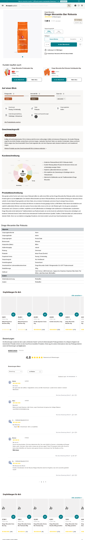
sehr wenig (60, 98)
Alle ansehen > (77, 295)
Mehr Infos (34, 79)
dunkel (7, 98)
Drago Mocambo (49, 12)
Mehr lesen (16, 450)
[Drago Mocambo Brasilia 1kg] (72, 305)
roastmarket (64, 1)
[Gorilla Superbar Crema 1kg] (40, 305)
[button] (73, 39)
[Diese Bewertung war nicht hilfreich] (75, 395)
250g (49, 32)
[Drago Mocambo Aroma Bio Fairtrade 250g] (24, 508)
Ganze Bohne (54, 39)
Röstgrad (8, 93)
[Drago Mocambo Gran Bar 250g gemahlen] (72, 508)
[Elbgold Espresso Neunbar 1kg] (24, 305)
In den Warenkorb (19, 79)
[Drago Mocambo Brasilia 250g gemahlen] (56, 508)
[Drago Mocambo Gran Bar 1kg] (8, 508)
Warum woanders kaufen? (37, 1)
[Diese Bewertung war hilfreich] (72, 395)
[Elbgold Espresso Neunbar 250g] (8, 305)
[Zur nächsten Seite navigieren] (46, 482)
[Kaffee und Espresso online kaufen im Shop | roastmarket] (11, 6)
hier (50, 344)
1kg (58, 32)
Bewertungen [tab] (12, 350)
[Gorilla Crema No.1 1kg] (56, 305)
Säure (59, 93)
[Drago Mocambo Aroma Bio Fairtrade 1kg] (40, 508)
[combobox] (15, 371)
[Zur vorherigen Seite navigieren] (39, 482)
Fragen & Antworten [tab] (21, 351)
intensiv (33, 98)
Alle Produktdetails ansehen (12, 122)
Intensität (34, 93)
